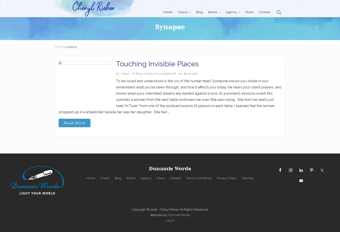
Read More (74, 124)
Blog (139, 73)
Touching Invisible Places (157, 64)
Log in (170, 220)
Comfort (148, 73)
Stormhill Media (179, 215)
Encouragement (165, 73)
